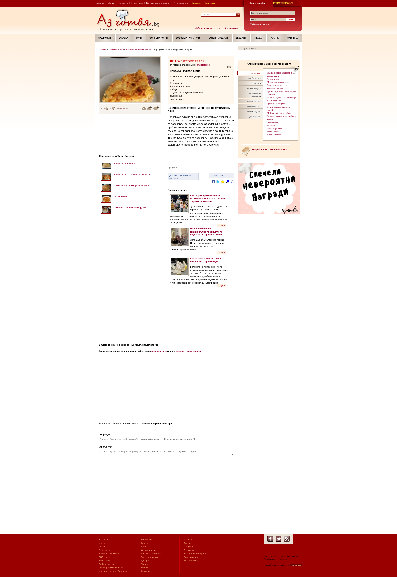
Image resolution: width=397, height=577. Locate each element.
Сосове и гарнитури (188, 38)
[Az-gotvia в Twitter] (278, 539)
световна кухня (254, 111)
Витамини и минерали (157, 3)
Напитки (274, 38)
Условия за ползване (109, 553)
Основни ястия (158, 38)
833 (103, 109)
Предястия (104, 38)
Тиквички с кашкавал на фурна (130, 207)
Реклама (103, 546)
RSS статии (105, 560)
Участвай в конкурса (227, 28)
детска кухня (255, 116)
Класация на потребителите (113, 571)
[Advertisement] (130, 277)
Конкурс (196, 3)
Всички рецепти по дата (111, 567)
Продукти (123, 3)
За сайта (103, 539)
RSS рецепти (105, 557)
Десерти (241, 38)
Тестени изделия (218, 38)
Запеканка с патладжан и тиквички (132, 174)
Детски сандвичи (274, 135)
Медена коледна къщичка (278, 82)
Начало (102, 50)
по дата (257, 83)
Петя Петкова (202, 65)
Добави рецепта (203, 28)
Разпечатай (217, 175)
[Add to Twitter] (218, 185)
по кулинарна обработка (255, 95)
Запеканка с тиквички (125, 163)
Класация (210, 3)
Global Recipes (191, 560)
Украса (258, 38)
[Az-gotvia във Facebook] (270, 539)
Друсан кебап (273, 79)
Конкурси (103, 543)
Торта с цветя (273, 132)
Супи (139, 38)
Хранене (100, 3)
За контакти (105, 550)
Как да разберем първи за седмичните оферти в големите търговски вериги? (208, 198)
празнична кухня (253, 101)
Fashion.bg (296, 565)
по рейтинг (255, 73)
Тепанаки (271, 125)
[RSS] (287, 539)
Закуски (123, 38)
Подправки (137, 3)
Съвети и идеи (180, 3)
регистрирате (159, 351)
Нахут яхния (120, 196)
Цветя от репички (274, 128)
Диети (111, 3)
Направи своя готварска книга (269, 149)
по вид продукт (254, 88)
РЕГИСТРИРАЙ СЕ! (283, 3)
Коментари (122, 109)
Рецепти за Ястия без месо (140, 50)
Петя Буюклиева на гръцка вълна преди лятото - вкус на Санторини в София (207, 231)
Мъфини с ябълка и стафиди (279, 113)
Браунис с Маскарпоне (276, 104)
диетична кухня (254, 106)
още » (222, 225)
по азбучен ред (254, 78)
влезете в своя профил (189, 351)
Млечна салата (273, 122)
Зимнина (292, 38)
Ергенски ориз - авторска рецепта (131, 185)
